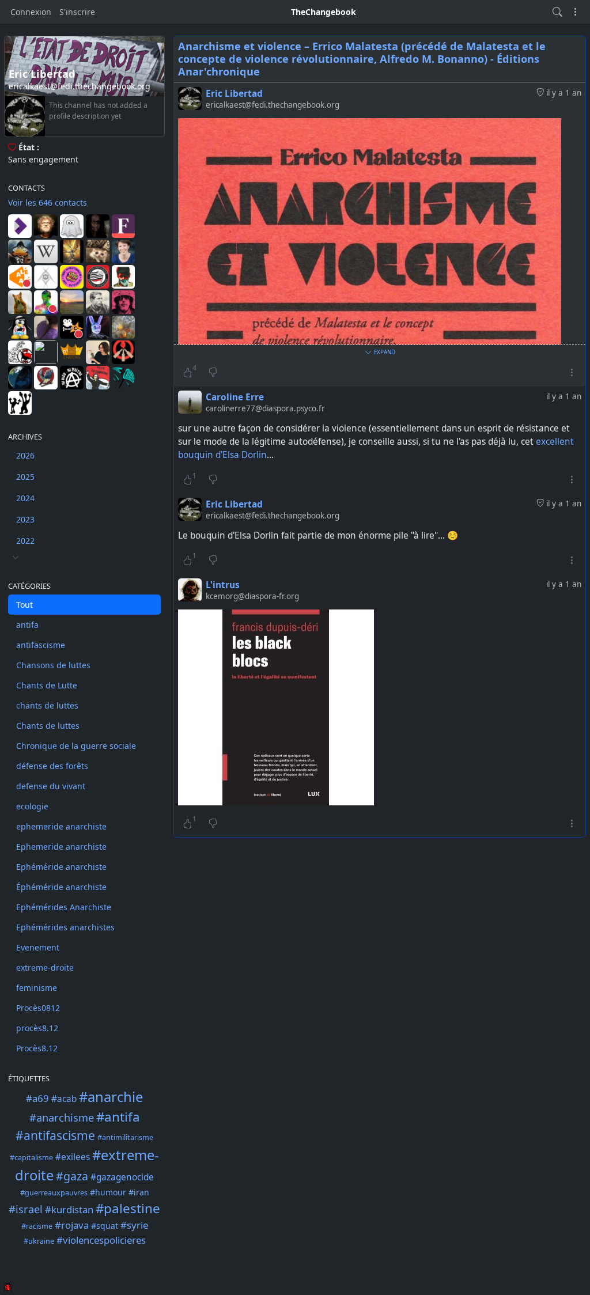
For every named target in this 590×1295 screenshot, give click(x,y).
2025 (25, 476)
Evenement (37, 947)
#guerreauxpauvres (54, 1193)
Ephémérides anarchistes (65, 927)
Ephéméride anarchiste (61, 866)
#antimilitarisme (125, 1137)
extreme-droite (45, 967)
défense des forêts (52, 765)
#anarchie (111, 1097)
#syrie (134, 1225)
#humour (108, 1192)
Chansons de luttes (53, 665)
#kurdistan (69, 1209)
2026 (25, 455)
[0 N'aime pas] (212, 372)
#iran (138, 1192)
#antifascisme (55, 1135)
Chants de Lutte (46, 685)
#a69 (37, 1098)
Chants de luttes (48, 725)
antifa (27, 624)
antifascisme (40, 644)
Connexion (30, 11)
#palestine (128, 1208)
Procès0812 (38, 1007)
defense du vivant (50, 786)
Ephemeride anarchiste (61, 846)
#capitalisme (31, 1158)
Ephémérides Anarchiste (63, 907)
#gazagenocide (122, 1177)
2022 (25, 540)
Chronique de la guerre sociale (76, 745)
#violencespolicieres (101, 1240)
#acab (64, 1099)
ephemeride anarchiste (61, 826)
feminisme (36, 987)
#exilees (72, 1157)
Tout (24, 604)
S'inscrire (77, 11)
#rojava (72, 1225)
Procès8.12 (37, 1048)
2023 (25, 519)
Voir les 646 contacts (47, 202)
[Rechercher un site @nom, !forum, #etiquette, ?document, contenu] (557, 12)
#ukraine (39, 1241)
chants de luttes (47, 705)
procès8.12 (37, 1028)
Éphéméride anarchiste (61, 886)
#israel (26, 1209)
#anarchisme (61, 1117)
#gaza (72, 1176)
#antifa (118, 1117)
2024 (25, 498)
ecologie (32, 806)
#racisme (36, 1226)
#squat (104, 1225)
